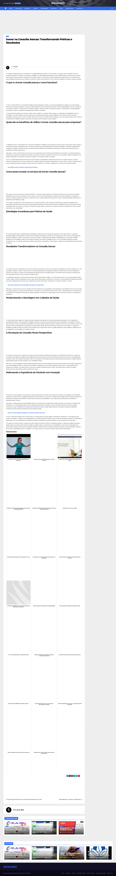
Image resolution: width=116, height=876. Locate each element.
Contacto (79, 8)
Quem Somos (69, 8)
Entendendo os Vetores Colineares (70, 799)
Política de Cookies (91, 873)
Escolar (27, 8)
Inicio (11, 8)
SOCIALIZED (58, 3)
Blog (61, 8)
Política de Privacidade (101, 873)
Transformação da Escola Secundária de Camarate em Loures (99, 855)
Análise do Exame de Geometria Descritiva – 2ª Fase (15, 829)
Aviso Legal (67, 873)
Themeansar (27, 873)
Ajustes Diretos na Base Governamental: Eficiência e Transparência (44, 829)
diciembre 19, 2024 (12, 857)
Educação (19, 8)
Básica (36, 8)
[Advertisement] (58, 20)
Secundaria (44, 8)
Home (63, 873)
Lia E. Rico (15, 66)
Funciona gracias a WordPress (10, 873)
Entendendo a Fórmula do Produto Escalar (70, 829)
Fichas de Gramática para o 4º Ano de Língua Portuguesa (70, 855)
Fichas (62, 851)
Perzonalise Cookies (81, 873)
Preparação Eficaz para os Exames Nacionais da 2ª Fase (24, 799)
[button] (112, 8)
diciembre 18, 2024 (39, 857)
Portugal (54, 8)
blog (7, 36)
